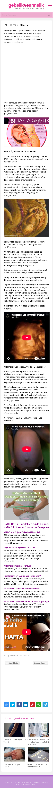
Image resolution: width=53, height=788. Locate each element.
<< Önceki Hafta (12, 663)
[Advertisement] (26, 72)
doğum (7, 262)
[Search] (49, 15)
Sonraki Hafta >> (40, 663)
